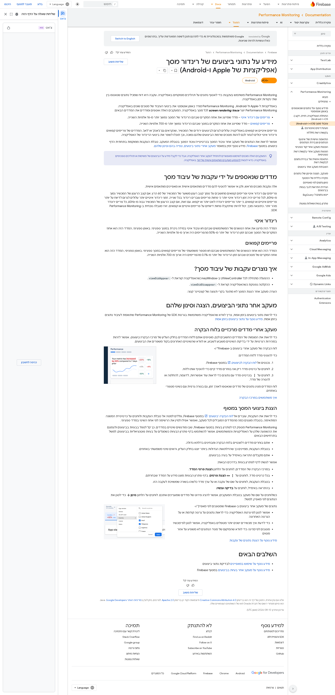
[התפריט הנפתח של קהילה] (192, 4)
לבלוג (209, 631)
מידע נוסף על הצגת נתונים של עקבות (253, 540)
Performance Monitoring (279, 15)
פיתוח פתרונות (290, 4)
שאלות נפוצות (132, 659)
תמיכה (181, 4)
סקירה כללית (323, 22)
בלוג (40, 4)
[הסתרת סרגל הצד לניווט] (292, 688)
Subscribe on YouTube (200, 648)
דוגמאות (198, 22)
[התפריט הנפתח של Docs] (211, 4)
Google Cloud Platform (183, 673)
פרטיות (270, 687)
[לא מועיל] (106, 52)
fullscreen (11, 14)
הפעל (266, 4)
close (5, 14)
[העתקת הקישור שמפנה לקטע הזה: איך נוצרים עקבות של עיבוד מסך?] (190, 269)
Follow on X (205, 642)
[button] (314, 60)
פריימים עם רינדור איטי (255, 117)
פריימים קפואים (260, 123)
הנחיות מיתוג (133, 653)
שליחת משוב (115, 61)
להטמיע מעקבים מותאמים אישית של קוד (219, 160)
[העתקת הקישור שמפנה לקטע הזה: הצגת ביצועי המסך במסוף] (220, 408)
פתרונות (247, 4)
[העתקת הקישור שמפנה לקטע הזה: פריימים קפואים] (241, 243)
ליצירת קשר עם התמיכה (127, 631)
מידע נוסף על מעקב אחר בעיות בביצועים (244, 570)
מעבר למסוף (24, 4)
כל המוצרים (157, 673)
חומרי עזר (215, 22)
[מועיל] (111, 52)
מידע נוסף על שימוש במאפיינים (250, 564)
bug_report (17, 14)
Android (250, 80)
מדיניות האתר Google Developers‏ (124, 600)
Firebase (272, 52)
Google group (132, 642)
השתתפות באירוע (202, 653)
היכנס (7, 4)
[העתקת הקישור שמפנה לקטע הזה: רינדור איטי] (251, 221)
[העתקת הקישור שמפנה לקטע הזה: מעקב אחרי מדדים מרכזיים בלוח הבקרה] (191, 330)
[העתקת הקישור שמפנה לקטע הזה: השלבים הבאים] (235, 555)
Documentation (318, 15)
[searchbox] (311, 33)
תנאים (280, 687)
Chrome (224, 673)
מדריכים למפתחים (274, 631)
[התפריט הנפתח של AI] (276, 22)
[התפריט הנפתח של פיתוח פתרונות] (277, 4)
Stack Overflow (131, 636)
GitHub (280, 653)
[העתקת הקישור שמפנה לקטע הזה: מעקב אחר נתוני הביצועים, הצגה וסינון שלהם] (162, 306)
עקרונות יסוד (301, 22)
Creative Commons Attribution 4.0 (218, 600)
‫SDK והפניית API (275, 636)
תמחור (232, 4)
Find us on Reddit (202, 636)
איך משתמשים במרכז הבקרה (258, 398)
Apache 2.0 (168, 600)
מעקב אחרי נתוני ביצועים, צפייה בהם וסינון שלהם (185, 146)
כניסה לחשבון (29, 362)
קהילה (200, 4)
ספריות (280, 648)
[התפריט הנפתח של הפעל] (259, 4)
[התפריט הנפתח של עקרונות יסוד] (290, 22)
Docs (218, 4)
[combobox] (100, 4)
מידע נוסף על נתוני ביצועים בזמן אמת (239, 319)
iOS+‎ (265, 80)
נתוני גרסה (134, 648)
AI (281, 22)
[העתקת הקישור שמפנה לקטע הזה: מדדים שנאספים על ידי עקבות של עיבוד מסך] (160, 177)
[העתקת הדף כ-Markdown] (165, 70)
